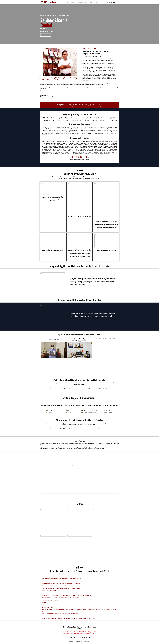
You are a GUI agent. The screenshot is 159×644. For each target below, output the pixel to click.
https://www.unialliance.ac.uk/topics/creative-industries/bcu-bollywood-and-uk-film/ (60, 613)
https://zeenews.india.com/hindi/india (50, 600)
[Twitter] (110, 2)
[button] (43, 348)
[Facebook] (108, 2)
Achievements (73, 2)
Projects (67, 2)
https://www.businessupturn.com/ (49, 590)
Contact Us (96, 2)
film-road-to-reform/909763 (48, 607)
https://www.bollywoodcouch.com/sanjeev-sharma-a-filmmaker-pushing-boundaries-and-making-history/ (64, 585)
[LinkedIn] (112, 2)
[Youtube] (114, 2)
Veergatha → (49, 412)
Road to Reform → (109, 412)
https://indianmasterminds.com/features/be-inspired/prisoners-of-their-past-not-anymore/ (61, 588)
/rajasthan (44, 602)
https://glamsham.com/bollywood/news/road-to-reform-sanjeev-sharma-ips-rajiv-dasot (61, 583)
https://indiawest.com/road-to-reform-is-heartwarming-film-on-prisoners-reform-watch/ (61, 581)
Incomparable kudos (82, 2)
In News (90, 2)
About (62, 2)
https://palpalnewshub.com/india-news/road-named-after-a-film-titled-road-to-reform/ (60, 597)
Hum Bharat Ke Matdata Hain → (89, 412)
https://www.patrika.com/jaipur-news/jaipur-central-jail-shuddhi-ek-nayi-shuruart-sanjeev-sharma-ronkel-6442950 (66, 595)
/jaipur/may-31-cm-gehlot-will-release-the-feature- (53, 605)
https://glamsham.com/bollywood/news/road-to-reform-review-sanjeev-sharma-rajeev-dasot (62, 578)
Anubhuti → (69, 412)
